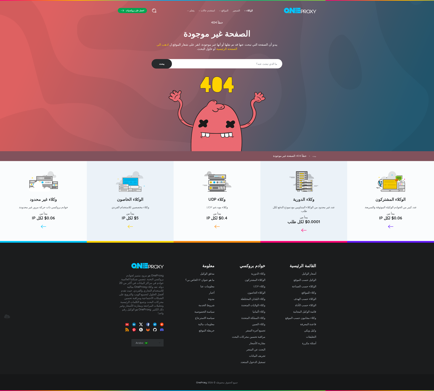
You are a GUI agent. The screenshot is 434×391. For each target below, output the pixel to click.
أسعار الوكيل (309, 273)
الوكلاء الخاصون (130, 199)
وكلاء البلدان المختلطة (253, 299)
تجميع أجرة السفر (255, 330)
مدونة (211, 299)
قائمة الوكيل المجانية (304, 311)
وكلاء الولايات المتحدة (253, 305)
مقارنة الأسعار (257, 343)
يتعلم (192, 10)
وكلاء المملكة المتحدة (253, 318)
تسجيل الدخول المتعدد (253, 362)
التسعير (236, 10)
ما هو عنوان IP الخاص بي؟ (199, 280)
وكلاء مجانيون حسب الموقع (300, 318)
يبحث (161, 63)
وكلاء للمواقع (309, 292)
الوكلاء (249, 10)
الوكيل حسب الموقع (305, 280)
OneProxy (201, 382)
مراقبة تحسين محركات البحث (248, 336)
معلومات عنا (207, 286)
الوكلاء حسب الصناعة (304, 286)
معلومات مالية (206, 324)
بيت (314, 155)
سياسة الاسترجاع (204, 318)
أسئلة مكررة (309, 343)
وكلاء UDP (217, 199)
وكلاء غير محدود (43, 199)
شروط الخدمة (206, 305)
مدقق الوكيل (207, 273)
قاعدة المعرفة (308, 324)
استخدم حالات (208, 10)
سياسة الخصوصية (204, 311)
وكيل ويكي (310, 330)
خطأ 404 (217, 22)
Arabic (140, 343)
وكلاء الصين (258, 324)
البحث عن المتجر (255, 349)
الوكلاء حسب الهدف (305, 299)
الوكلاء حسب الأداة (305, 305)
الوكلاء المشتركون (391, 199)
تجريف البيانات (257, 355)
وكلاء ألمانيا (259, 311)
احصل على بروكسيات (135, 10)
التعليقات (311, 336)
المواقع (224, 10)
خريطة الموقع (206, 330)
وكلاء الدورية (303, 199)
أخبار (211, 292)
